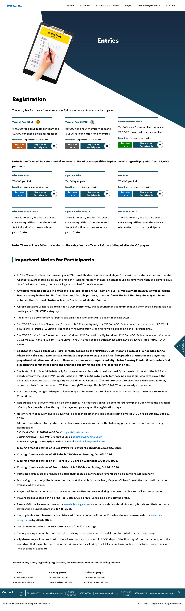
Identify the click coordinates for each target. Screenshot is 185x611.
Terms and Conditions (13, 603)
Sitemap (45, 603)
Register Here (19, 146)
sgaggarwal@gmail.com (87, 436)
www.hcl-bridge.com (77, 504)
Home (70, 5)
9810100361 (85, 593)
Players (129, 5)
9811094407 (33, 593)
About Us (85, 5)
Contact (170, 5)
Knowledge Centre (149, 5)
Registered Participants (44, 146)
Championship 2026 (107, 5)
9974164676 (141, 593)
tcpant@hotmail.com (77, 432)
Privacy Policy (33, 603)
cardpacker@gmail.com (90, 441)
